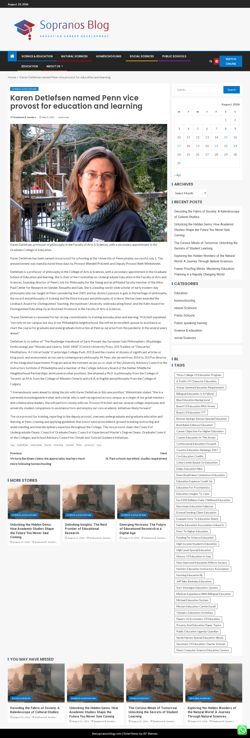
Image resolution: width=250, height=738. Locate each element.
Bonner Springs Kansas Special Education (201, 418)
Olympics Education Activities (194, 612)
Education (29, 66)
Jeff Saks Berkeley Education (194, 581)
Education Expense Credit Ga (194, 481)
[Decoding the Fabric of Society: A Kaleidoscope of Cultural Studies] (36, 683)
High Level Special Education (193, 550)
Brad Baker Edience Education (194, 425)
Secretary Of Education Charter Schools (200, 644)
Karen (48, 445)
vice (99, 445)
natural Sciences (74, 56)
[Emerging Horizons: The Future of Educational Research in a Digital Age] (143, 502)
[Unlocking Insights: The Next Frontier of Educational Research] (88, 502)
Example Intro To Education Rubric (197, 518)
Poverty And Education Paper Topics (198, 625)
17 (179, 146)
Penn (79, 445)
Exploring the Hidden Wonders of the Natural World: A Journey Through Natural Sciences (212, 712)
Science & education (37, 56)
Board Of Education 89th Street (195, 406)
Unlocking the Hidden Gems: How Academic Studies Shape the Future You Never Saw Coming (204, 229)
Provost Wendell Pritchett (91, 263)
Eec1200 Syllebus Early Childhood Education (203, 500)
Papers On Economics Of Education (198, 619)
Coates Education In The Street (196, 437)
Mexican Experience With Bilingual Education (203, 593)
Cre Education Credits (190, 456)
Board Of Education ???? (191, 412)
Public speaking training (190, 323)
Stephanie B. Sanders (24, 117)
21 (216, 146)
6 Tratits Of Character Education (196, 381)
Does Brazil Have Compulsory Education (200, 475)
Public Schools (174, 56)
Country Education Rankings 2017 (197, 450)
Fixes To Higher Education (192, 531)
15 (226, 137)
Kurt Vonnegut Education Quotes (197, 587)
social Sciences (142, 56)
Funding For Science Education (195, 537)
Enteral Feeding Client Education (196, 512)
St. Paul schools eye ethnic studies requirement (136, 455)
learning (58, 445)
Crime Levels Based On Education (197, 462)
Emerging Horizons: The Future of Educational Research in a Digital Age (143, 529)
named (70, 445)
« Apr (177, 175)
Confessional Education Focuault (196, 443)
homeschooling (108, 56)
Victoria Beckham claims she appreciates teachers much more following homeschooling (47, 458)
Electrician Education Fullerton (194, 506)
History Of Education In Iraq (193, 556)
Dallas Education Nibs (189, 468)
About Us (53, 66)
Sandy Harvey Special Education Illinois (199, 637)
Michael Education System (192, 600)
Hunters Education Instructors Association (202, 568)
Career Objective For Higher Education (200, 431)
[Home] (12, 56)
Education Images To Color (192, 493)
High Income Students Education (196, 543)
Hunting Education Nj (189, 575)
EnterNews (130, 733)
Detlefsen (16, 271)
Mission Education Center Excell (196, 606)
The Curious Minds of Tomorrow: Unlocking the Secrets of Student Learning (153, 712)
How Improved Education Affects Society (201, 562)
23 (235, 146)
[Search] (211, 61)
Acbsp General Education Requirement (200, 387)
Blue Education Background (193, 400)
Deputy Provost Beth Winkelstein (137, 263)
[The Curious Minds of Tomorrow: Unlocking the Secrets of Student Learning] (154, 683)
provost (89, 445)
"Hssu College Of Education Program (198, 375)
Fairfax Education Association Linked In (200, 525)
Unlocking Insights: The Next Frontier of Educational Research (86, 529)
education (36, 445)
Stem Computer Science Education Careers (202, 650)
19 (197, 146)
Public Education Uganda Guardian (197, 631)
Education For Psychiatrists (193, 487)
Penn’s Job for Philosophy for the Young (76, 282)
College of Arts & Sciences (86, 271)
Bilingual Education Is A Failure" (195, 393)
